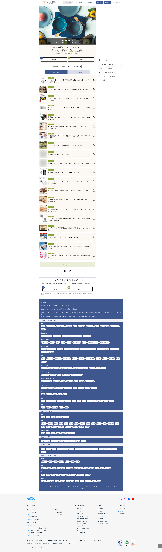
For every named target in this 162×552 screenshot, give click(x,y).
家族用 (63, 441)
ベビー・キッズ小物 (90, 381)
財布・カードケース (58, 387)
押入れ (106, 449)
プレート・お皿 (50, 358)
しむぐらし (60, 514)
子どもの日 (50, 423)
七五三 (88, 423)
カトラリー (105, 358)
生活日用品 (44, 336)
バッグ (50, 387)
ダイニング (60, 449)
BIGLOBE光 (32, 512)
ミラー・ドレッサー (115, 326)
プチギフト (49, 394)
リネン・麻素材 (70, 468)
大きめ (58, 474)
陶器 (54, 468)
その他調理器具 (50, 352)
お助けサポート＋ (34, 525)
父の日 (61, 423)
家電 (43, 407)
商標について (62, 543)
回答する (107, 2)
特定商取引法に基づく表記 (34, 543)
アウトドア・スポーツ (51, 401)
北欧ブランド (44, 461)
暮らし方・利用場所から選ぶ (107, 72)
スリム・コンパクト (79, 468)
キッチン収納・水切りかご (103, 349)
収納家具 (43, 329)
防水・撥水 (108, 468)
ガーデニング (68, 401)
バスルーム (78, 449)
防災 (77, 481)
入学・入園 (75, 426)
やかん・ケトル (75, 349)
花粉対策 (99, 481)
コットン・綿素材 (61, 468)
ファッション (44, 387)
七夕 (66, 423)
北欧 (51, 461)
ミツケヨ (100, 486)
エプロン (43, 352)
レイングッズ (94, 387)
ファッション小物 (68, 387)
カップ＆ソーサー (67, 358)
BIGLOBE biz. (81, 509)
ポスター (63, 342)
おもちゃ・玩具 (57, 381)
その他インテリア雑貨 (104, 342)
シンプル (63, 481)
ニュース (100, 516)
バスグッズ (79, 336)
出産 (54, 433)
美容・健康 (90, 401)
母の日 (56, 423)
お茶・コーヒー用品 (115, 349)
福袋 (117, 423)
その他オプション (34, 535)
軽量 (54, 474)
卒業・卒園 (81, 426)
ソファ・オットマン (51, 326)
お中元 (71, 423)
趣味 (43, 401)
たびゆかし (106, 486)
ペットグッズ (81, 387)
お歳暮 (93, 423)
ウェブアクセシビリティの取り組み (54, 541)
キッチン (49, 449)
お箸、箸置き (112, 358)
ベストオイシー (75, 486)
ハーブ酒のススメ (115, 486)
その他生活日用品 (87, 336)
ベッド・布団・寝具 (105, 326)
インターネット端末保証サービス (38, 528)
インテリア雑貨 (45, 342)
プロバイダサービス (82, 516)
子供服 (76, 381)
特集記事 (90, 2)
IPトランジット (81, 526)
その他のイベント (71, 433)
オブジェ (84, 342)
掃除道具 (50, 336)
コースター (98, 358)
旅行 (101, 401)
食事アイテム (70, 381)
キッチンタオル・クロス (54, 368)
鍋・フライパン (52, 349)
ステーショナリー (45, 374)
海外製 (72, 461)
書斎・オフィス (113, 449)
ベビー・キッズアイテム (47, 381)
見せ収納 (57, 481)
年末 (105, 423)
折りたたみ (87, 474)
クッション (69, 342)
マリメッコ (61, 461)
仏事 (59, 433)
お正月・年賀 (111, 423)
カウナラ (95, 486)
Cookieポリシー (98, 541)
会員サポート (123, 514)
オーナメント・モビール (93, 342)
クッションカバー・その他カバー (81, 368)
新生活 (87, 426)
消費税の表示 (39, 541)
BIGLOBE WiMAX (34, 519)
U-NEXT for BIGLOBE (35, 533)
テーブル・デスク (60, 326)
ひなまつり (54, 426)
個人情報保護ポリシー (72, 541)
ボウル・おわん (58, 358)
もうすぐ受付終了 (79, 72)
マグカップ (75, 358)
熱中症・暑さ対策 (70, 481)
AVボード (97, 326)
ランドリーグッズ (57, 336)
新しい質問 (56, 72)
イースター (44, 423)
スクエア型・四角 (80, 474)
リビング (54, 449)
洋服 (75, 387)
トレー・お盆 (67, 349)
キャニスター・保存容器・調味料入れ (88, 349)
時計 (58, 342)
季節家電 (61, 407)
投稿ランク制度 (73, 52)
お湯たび (62, 486)
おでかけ (43, 452)
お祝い (54, 394)
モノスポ (82, 486)
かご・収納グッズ (77, 342)
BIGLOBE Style (102, 521)
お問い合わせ (30, 541)
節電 (82, 481)
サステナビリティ (103, 514)
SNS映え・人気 (50, 481)
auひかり (31, 514)
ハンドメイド (60, 401)
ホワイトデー (68, 426)
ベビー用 (78, 441)
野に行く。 (88, 486)
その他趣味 (111, 401)
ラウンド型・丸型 (71, 474)
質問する (99, 2)
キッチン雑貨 (44, 349)
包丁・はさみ (60, 349)
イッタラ (67, 461)
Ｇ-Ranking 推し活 (81, 488)
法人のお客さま (79, 506)
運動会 (63, 433)
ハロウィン (82, 423)
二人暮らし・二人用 (56, 441)
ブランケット (92, 368)
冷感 (103, 468)
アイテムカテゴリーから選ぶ (107, 64)
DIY (74, 401)
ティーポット (82, 358)
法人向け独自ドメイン (83, 532)
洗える (86, 468)
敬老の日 (77, 423)
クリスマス (99, 423)
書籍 (79, 401)
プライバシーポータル (86, 541)
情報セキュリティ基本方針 (50, 543)
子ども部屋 (71, 449)
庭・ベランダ (95, 449)
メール (121, 511)
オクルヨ (57, 486)
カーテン (104, 368)
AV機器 (66, 407)
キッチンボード (82, 326)
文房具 (59, 374)
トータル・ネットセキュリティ (37, 530)
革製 (97, 468)
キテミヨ (68, 486)
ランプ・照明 (69, 326)
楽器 (96, 401)
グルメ (84, 401)
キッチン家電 (55, 407)
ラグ (99, 368)
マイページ (117, 2)
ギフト (43, 394)
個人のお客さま (31, 506)
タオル (73, 336)
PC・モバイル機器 (66, 374)
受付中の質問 (67, 2)
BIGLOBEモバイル (34, 517)
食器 (43, 358)
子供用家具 (81, 381)
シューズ (88, 387)
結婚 (48, 433)
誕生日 (43, 433)
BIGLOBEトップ (73, 543)
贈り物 (60, 394)
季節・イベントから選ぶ (105, 68)
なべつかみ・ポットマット (66, 368)
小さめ (63, 474)
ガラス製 (43, 468)
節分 (48, 426)
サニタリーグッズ (66, 336)
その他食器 (44, 361)
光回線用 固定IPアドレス (83, 518)
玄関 (66, 449)
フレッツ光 (80, 514)
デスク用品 (53, 374)
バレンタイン (61, 426)
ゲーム (106, 401)
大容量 (48, 474)
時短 (94, 481)
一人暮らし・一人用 (46, 441)
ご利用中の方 (121, 506)
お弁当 (118, 358)
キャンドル (52, 342)
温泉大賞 (59, 512)
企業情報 (98, 506)
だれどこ (51, 486)
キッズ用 (83, 441)
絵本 (64, 381)
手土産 (65, 394)
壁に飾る (101, 449)
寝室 (43, 449)
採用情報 (100, 518)
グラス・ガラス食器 (90, 358)
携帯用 (43, 474)
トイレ (88, 449)
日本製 (55, 461)
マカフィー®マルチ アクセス (84, 529)
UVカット (92, 468)
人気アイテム (79, 2)
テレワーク (88, 481)
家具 (43, 326)
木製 (49, 468)
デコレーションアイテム (77, 374)
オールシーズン (65, 417)
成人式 (43, 426)
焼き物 (77, 461)
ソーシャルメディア (103, 523)
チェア (75, 326)
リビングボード (90, 326)
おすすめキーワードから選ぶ (107, 76)
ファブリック (44, 368)
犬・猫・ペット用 (71, 441)
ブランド (100, 511)
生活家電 (49, 407)
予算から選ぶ (102, 80)
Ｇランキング (45, 486)
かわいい (43, 481)
